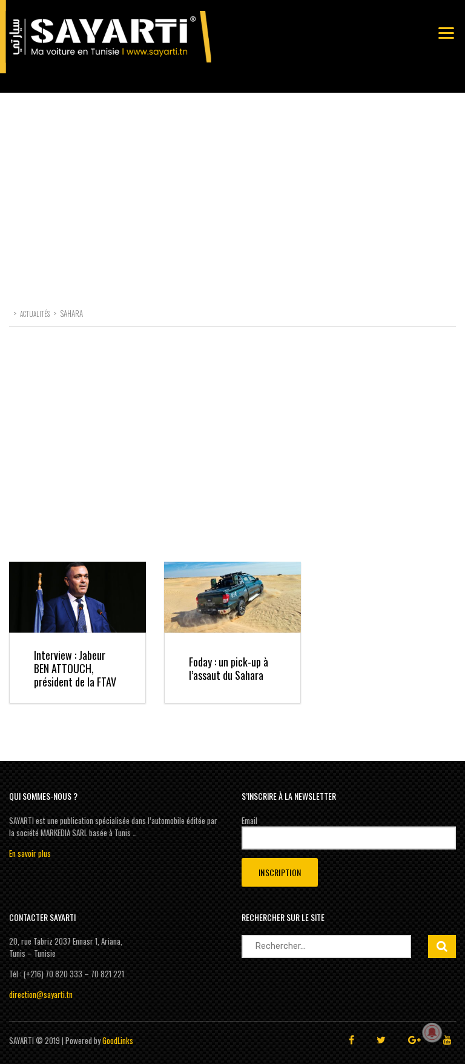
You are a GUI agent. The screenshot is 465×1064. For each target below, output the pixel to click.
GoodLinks (117, 1040)
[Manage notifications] (432, 1032)
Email (249, 820)
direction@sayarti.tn (41, 994)
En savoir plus (30, 853)
